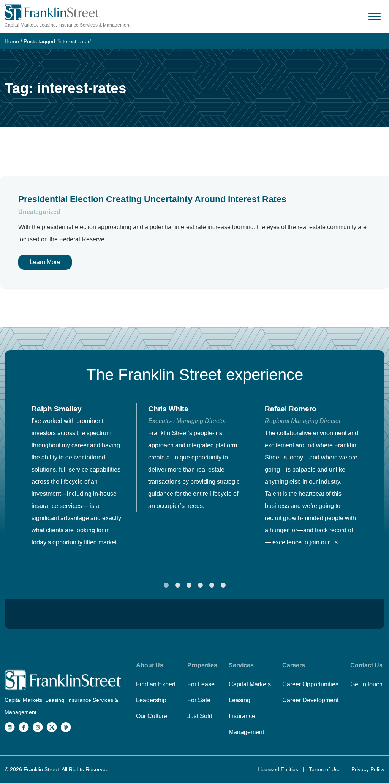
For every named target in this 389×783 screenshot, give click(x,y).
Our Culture (151, 716)
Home (12, 41)
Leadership (151, 700)
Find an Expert (156, 684)
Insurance (242, 716)
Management (246, 732)
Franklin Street (41, 769)
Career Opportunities (310, 684)
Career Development (310, 700)
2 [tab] (177, 585)
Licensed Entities (279, 769)
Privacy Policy (367, 769)
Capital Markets (250, 684)
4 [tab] (200, 585)
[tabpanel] (78, 476)
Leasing (239, 700)
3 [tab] (189, 585)
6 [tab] (223, 585)
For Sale (198, 700)
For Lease (201, 684)
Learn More (45, 262)
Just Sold (199, 716)
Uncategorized (39, 212)
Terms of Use (325, 769)
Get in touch (366, 684)
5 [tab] (211, 585)
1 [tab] (166, 585)
